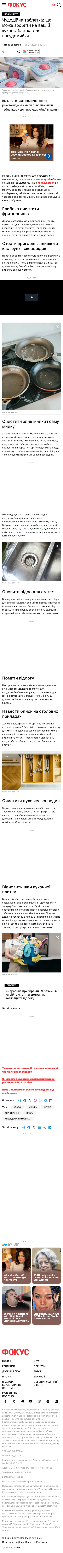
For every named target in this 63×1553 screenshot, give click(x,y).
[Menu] (4, 4)
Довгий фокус (11, 1371)
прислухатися (46, 182)
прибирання (12, 1113)
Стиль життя (11, 14)
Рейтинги (8, 1366)
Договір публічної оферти (45, 1383)
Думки (38, 1360)
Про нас (7, 1376)
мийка (33, 1107)
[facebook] (5, 1401)
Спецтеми (40, 1366)
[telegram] (22, 1401)
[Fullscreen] (57, 326)
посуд (18, 1107)
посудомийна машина (18, 1119)
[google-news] (47, 1401)
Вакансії (39, 1376)
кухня (48, 1107)
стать (30, 1113)
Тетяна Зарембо (11, 44)
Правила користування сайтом (12, 1384)
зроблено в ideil (11, 1548)
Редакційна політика (10, 1395)
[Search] (58, 4)
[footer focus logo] (15, 1352)
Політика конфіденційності (17, 1542)
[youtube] (30, 1401)
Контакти (41, 1542)
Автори (38, 1371)
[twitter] (13, 1401)
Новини (7, 1360)
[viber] (39, 1401)
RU (53, 4)
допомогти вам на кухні (36, 179)
